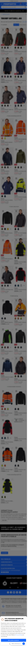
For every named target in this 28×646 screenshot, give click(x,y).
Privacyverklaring (19, 634)
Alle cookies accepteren (13, 640)
